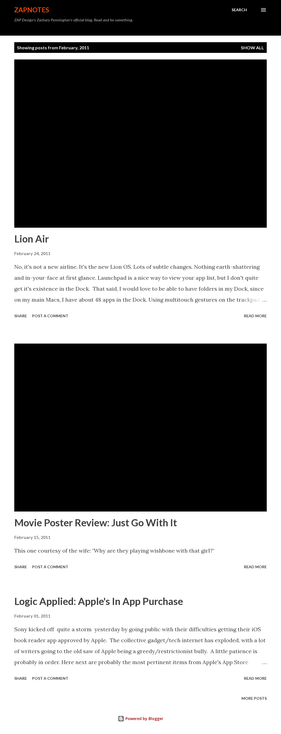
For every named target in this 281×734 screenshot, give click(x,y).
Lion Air (31, 239)
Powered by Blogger (143, 718)
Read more (255, 315)
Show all (252, 47)
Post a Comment (50, 315)
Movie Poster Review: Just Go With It (95, 522)
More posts (254, 698)
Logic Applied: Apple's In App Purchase (98, 601)
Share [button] (20, 315)
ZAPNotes (31, 10)
